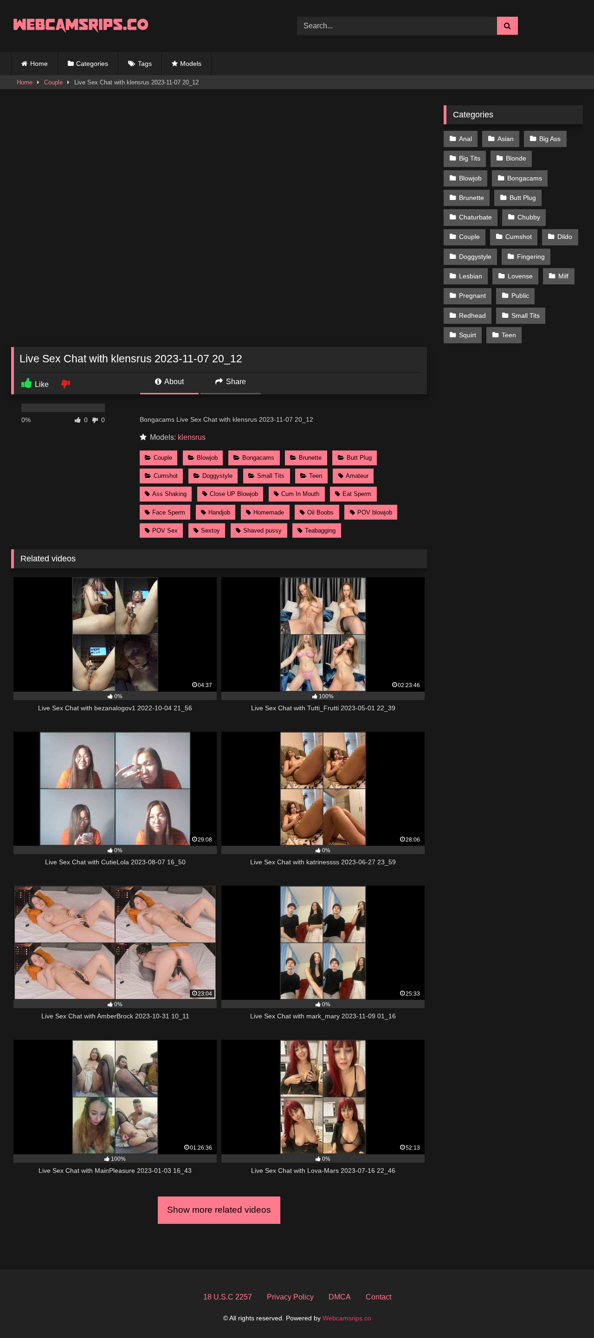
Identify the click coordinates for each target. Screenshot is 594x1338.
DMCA (340, 1297)
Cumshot (166, 475)
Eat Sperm (356, 493)
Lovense (520, 276)
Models (190, 63)
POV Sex (165, 530)
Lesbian (470, 276)
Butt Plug (359, 457)
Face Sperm (168, 512)
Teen (315, 475)
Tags (145, 63)
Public (520, 295)
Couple (53, 82)
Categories (92, 63)
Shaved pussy (262, 530)
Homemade (268, 512)
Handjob (219, 512)
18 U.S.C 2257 (227, 1297)
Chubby (528, 217)
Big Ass (550, 138)
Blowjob (207, 457)
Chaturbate (475, 217)
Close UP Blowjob (234, 493)
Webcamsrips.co (347, 1318)
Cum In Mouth (300, 493)
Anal (465, 138)
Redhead (472, 315)
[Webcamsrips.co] (80, 26)
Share (235, 382)
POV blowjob (374, 512)
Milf (563, 276)
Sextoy (210, 530)
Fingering (531, 256)
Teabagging (320, 530)
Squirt (467, 335)
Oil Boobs (320, 512)
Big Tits (469, 158)
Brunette (310, 457)
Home (39, 63)
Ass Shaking (169, 493)
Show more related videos (219, 1210)
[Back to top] (565, 1310)
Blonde (516, 158)
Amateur (357, 475)
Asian (505, 138)
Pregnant (472, 295)
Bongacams (258, 457)
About (173, 382)
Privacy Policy (290, 1297)
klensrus (192, 437)
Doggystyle (217, 475)
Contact (378, 1297)
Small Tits (270, 475)
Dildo (564, 236)
